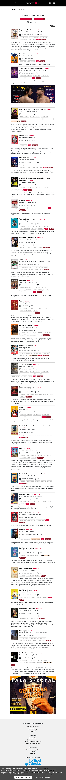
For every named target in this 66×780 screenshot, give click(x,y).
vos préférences (40, 772)
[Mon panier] (54, 3)
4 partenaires (12, 772)
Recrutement (33, 728)
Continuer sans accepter (43, 777)
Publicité (33, 751)
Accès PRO (33, 753)
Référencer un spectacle (33, 750)
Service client (33, 738)
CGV (26, 741)
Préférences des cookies (33, 743)
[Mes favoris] (50, 3)
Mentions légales (33, 730)
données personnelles (35, 741)
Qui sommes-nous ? (33, 726)
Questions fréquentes (33, 740)
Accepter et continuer (23, 777)
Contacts (33, 731)
